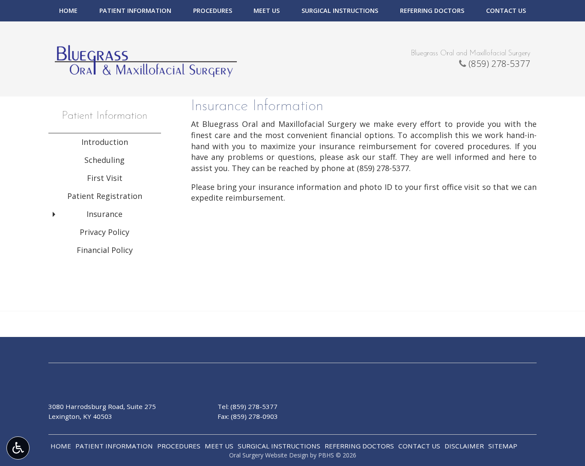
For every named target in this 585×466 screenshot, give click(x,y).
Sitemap (502, 446)
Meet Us (267, 10)
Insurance (104, 214)
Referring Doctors (432, 10)
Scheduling (104, 160)
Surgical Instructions (339, 10)
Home (68, 10)
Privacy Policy (104, 232)
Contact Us (506, 10)
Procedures (212, 10)
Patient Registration (104, 196)
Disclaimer (464, 446)
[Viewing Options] (18, 448)
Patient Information (135, 10)
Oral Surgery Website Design (268, 455)
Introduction (104, 142)
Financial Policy (105, 250)
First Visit (104, 178)
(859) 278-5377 (499, 63)
